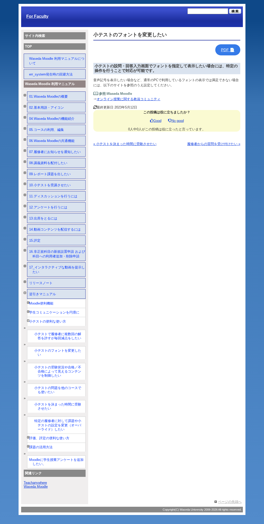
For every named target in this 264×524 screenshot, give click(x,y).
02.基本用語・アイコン (46, 107)
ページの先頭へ (230, 502)
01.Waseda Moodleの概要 (48, 96)
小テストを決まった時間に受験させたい (57, 406)
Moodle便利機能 (41, 303)
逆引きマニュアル (42, 294)
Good (157, 121)
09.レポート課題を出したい (50, 174)
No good (177, 121)
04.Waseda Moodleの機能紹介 (52, 119)
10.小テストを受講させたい (50, 185)
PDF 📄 (228, 50)
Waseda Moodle (36, 486)
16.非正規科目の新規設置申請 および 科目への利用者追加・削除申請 (57, 254)
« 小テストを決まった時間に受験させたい (124, 144)
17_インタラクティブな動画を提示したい (57, 269)
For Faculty (37, 16)
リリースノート (41, 283)
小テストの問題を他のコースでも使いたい (57, 390)
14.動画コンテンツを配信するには (55, 229)
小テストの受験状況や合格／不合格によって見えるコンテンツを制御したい (57, 371)
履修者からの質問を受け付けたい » (213, 144)
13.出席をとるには (43, 218)
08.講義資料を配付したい (48, 163)
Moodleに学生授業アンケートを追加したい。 (56, 462)
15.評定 (34, 240)
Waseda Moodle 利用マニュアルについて (56, 61)
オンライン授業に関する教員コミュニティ (128, 99)
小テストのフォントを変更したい (57, 353)
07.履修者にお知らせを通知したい (55, 152)
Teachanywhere (35, 483)
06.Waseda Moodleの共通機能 (52, 141)
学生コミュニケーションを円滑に (54, 312)
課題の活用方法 (41, 447)
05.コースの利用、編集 (46, 130)
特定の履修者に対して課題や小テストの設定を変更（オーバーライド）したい (57, 425)
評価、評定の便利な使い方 (49, 438)
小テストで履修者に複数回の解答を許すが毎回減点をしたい (57, 336)
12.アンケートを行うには (48, 207)
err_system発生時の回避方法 (51, 74)
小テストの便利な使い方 (47, 321)
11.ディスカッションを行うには (53, 196)
